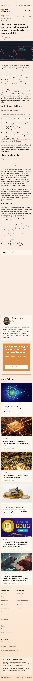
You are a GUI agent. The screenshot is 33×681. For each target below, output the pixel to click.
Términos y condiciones (7, 629)
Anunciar (18, 597)
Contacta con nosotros (22, 600)
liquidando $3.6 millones (15, 92)
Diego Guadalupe (18, 318)
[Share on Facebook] (8, 252)
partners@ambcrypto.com (10, 642)
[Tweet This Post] (12, 252)
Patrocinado (4, 619)
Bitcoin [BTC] (5, 76)
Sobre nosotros (20, 593)
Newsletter (4, 604)
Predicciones (5, 608)
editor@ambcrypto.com (9, 646)
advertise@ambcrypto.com (10, 650)
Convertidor (4, 600)
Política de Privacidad (7, 632)
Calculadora (4, 612)
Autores (18, 604)
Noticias (4, 20)
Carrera (18, 608)
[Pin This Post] (15, 252)
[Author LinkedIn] (13, 321)
